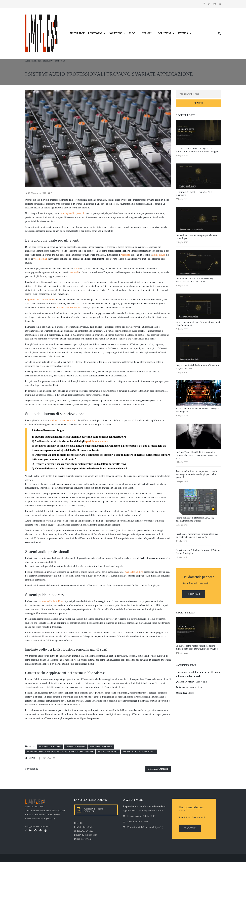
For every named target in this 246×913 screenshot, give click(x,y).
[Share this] (39, 758)
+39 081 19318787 (35, 806)
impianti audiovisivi (101, 747)
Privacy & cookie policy (85, 835)
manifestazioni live (134, 572)
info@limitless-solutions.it (37, 826)
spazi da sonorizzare (96, 441)
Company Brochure (93, 809)
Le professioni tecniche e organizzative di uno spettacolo (60, 752)
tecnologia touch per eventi (139, 752)
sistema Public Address (52, 601)
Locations (115, 33)
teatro (76, 268)
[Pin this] (54, 758)
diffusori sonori (75, 747)
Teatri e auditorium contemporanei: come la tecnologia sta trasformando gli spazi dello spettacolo (196, 474)
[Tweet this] (44, 758)
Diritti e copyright (82, 839)
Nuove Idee (77, 33)
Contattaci (193, 594)
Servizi (146, 33)
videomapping (40, 259)
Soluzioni (164, 33)
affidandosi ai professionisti (69, 307)
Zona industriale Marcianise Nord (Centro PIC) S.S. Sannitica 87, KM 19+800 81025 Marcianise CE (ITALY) (45, 814)
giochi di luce (158, 255)
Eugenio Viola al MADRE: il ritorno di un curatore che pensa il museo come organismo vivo (197, 455)
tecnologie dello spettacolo (72, 213)
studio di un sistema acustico (63, 420)
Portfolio (95, 33)
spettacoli (74, 272)
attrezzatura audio (50, 747)
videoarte (125, 255)
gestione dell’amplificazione (41, 299)
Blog (132, 33)
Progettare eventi (108, 752)
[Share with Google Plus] (49, 758)
